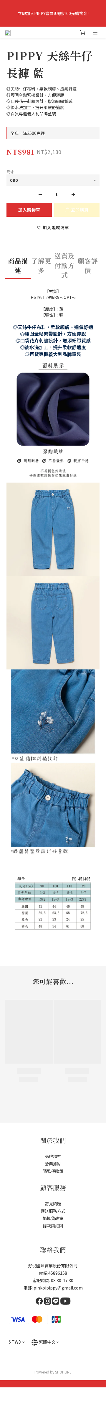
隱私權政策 (53, 1171)
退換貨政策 (53, 1218)
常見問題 (53, 1203)
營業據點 (53, 1164)
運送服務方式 (53, 1211)
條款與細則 (53, 1226)
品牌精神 (53, 1156)
